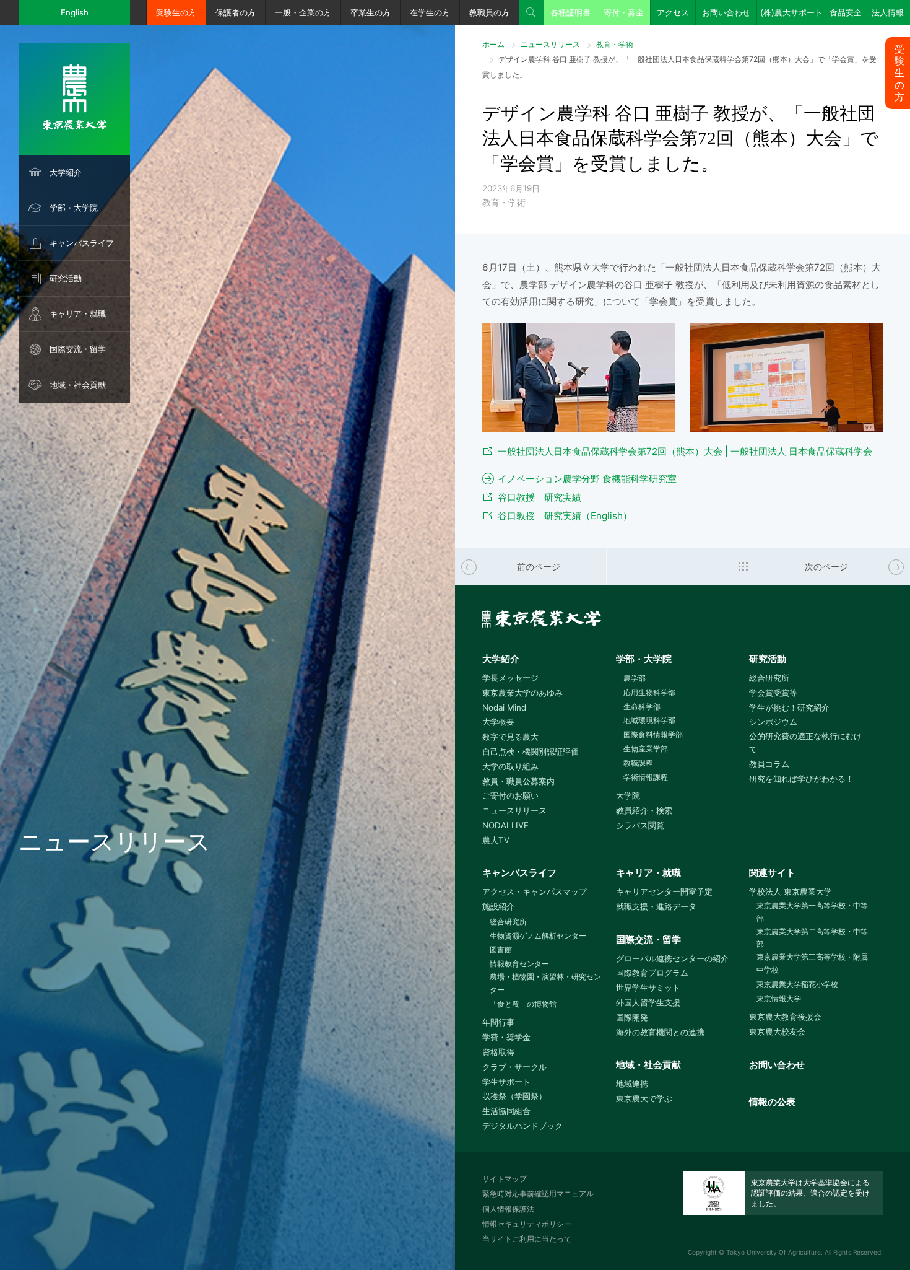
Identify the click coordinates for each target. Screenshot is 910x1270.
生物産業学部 (645, 748)
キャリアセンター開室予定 (664, 891)
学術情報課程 (645, 777)
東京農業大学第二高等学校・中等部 (812, 938)
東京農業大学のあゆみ (522, 693)
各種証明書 (570, 12)
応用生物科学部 (649, 692)
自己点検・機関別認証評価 (530, 751)
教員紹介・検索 (644, 810)
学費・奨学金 (506, 1037)
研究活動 (66, 278)
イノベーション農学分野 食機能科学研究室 (587, 478)
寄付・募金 (624, 12)
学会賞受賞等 (773, 693)
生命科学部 (642, 706)
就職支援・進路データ (656, 906)
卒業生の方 (370, 12)
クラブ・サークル (514, 1067)
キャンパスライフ (82, 243)
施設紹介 (498, 906)
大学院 (628, 795)
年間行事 (498, 1022)
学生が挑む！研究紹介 (789, 707)
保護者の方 (235, 12)
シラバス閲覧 (640, 825)
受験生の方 (176, 12)
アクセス (673, 12)
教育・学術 (614, 44)
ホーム (493, 44)
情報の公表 (772, 1102)
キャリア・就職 (78, 313)
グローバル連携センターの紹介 (672, 958)
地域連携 (632, 1083)
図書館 (501, 949)
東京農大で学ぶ (644, 1098)
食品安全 (846, 12)
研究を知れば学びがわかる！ (801, 779)
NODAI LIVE (505, 825)
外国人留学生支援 (648, 1002)
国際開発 (632, 1017)
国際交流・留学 (78, 349)
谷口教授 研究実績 (539, 497)
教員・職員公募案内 (518, 781)
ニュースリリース (550, 44)
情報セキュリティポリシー (526, 1223)
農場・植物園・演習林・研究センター (545, 983)
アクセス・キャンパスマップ (534, 891)
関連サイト (772, 872)
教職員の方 (489, 12)
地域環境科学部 (649, 720)
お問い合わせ (726, 12)
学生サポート (506, 1082)
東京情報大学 (778, 998)
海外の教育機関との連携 (660, 1032)
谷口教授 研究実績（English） (565, 516)
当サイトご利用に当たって (526, 1238)
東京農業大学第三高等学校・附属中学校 (812, 963)
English (75, 12)
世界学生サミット (648, 987)
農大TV (495, 840)
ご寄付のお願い (510, 795)
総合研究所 (769, 678)
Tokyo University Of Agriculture (773, 1252)
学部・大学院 (74, 207)
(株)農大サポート (791, 12)
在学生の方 (430, 12)
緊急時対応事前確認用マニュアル (538, 1193)
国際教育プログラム (652, 973)
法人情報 (888, 12)
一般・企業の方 (303, 12)
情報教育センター (519, 963)
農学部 (634, 678)
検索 (531, 12)
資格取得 (498, 1052)
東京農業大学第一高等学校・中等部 (812, 912)
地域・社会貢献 (78, 385)
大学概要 (498, 722)
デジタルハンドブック (522, 1126)
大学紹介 (66, 172)
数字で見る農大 (510, 737)
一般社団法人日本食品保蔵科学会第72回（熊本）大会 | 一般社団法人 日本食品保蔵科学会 (685, 451)
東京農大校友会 (777, 1031)
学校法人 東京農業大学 (790, 891)
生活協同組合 (506, 1111)
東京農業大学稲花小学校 (797, 984)
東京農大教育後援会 (785, 1017)
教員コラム (769, 764)
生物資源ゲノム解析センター (538, 935)
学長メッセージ (510, 678)
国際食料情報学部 (653, 734)
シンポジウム (773, 722)
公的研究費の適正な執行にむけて (805, 742)
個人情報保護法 (508, 1209)
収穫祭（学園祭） (514, 1096)
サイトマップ (504, 1178)
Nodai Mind (504, 707)
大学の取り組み (510, 766)
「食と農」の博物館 (523, 1004)
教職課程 (638, 763)
